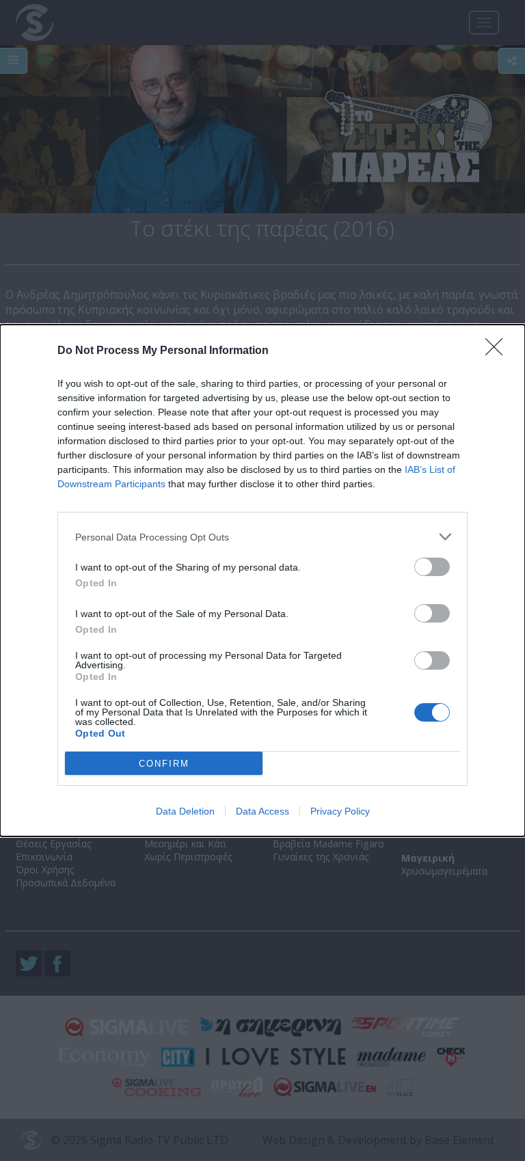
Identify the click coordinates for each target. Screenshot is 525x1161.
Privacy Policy (340, 811)
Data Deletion (185, 811)
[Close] (498, 351)
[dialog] (262, 580)
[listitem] (262, 537)
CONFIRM (164, 764)
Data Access (262, 811)
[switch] (432, 567)
